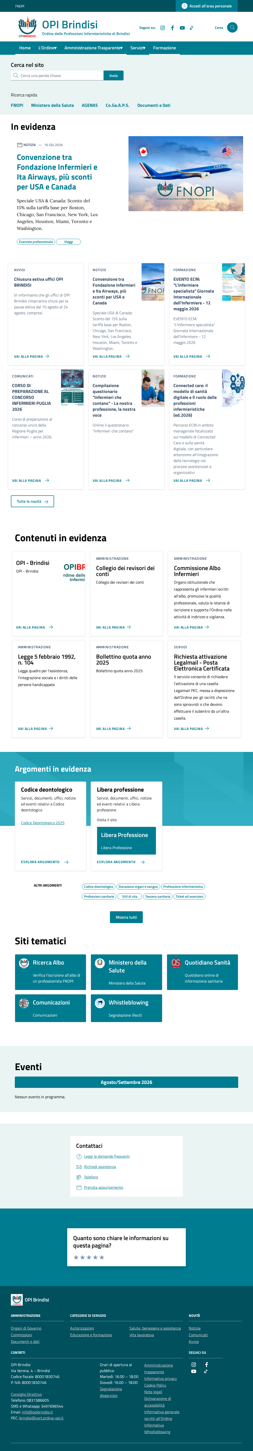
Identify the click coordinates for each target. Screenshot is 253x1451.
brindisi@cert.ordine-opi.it (41, 1418)
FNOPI (19, 6)
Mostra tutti (126, 917)
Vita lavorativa (141, 1335)
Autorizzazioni (82, 1328)
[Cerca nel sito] (232, 27)
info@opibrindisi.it (37, 1412)
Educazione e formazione (91, 1335)
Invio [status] (113, 75)
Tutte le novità (29, 501)
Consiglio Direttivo (26, 1394)
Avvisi (194, 1341)
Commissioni (21, 1335)
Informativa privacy (160, 1378)
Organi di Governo (26, 1328)
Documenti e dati (25, 1341)
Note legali (153, 1392)
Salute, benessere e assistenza (155, 1328)
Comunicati (198, 1335)
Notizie (195, 1328)
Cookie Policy (155, 1385)
